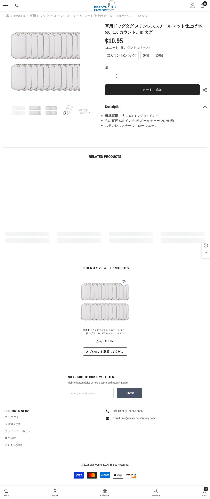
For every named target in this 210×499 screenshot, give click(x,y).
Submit (129, 393)
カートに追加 (152, 89)
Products (19, 16)
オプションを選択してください (106, 351)
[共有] (203, 90)
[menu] (5, 5)
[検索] (17, 5)
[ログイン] (193, 5)
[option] (41, 61)
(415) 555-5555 (134, 410)
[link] (27, 234)
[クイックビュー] (123, 281)
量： (108, 67)
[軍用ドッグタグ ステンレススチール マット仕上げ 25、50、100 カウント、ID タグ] (105, 302)
